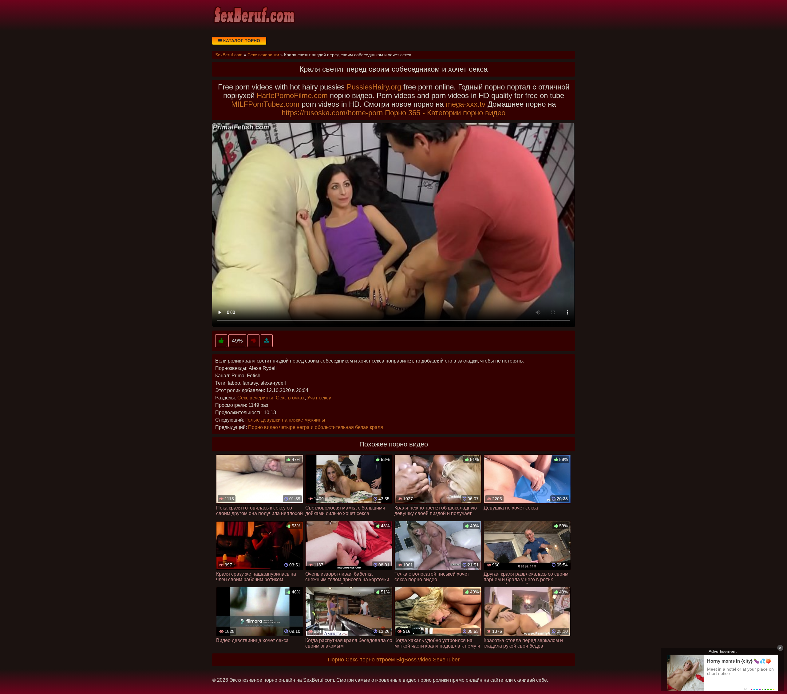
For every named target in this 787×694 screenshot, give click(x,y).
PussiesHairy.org (374, 87)
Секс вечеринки (255, 397)
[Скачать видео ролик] (267, 340)
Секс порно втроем (370, 659)
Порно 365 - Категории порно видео (445, 113)
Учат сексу (319, 397)
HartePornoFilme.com (292, 95)
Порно (336, 659)
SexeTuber (446, 659)
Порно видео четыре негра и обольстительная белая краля (315, 427)
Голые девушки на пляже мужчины (285, 419)
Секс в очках (290, 397)
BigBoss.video (413, 659)
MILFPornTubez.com (265, 104)
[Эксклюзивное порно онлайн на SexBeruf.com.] (253, 15)
